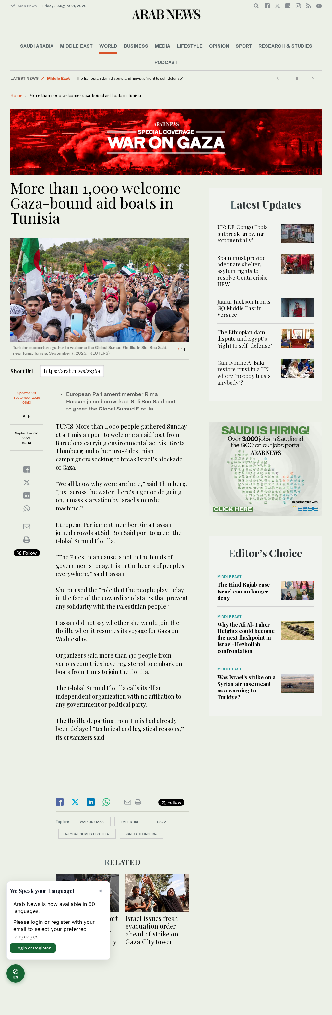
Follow (29, 553)
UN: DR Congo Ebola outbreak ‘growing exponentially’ (242, 233)
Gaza (161, 822)
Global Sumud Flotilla (87, 834)
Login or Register (33, 947)
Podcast (166, 62)
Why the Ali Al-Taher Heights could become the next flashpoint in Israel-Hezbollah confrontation (246, 637)
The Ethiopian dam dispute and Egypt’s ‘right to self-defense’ (129, 78)
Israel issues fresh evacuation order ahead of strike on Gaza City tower (151, 930)
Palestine (130, 822)
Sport (244, 46)
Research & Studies (285, 46)
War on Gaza (92, 822)
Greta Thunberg (141, 834)
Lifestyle (190, 46)
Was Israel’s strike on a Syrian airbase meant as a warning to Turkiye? (246, 686)
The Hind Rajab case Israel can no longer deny (243, 591)
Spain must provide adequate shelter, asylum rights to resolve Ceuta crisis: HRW (242, 271)
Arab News (27, 6)
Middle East (76, 46)
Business (136, 46)
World (108, 46)
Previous (18, 290)
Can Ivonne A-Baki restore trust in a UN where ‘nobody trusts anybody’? (244, 372)
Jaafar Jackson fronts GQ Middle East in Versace (243, 308)
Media (162, 46)
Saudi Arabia (36, 46)
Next (180, 290)
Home (16, 95)
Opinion (219, 46)
